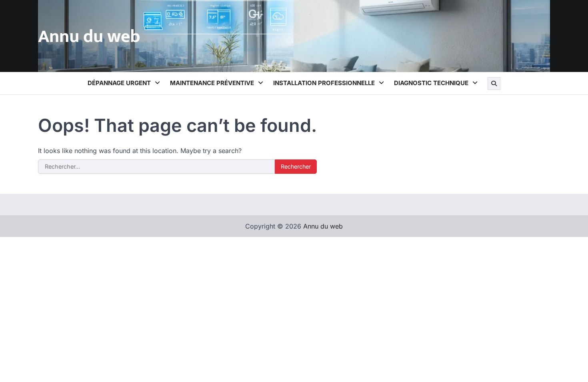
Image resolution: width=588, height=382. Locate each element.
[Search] (494, 84)
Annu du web (89, 37)
